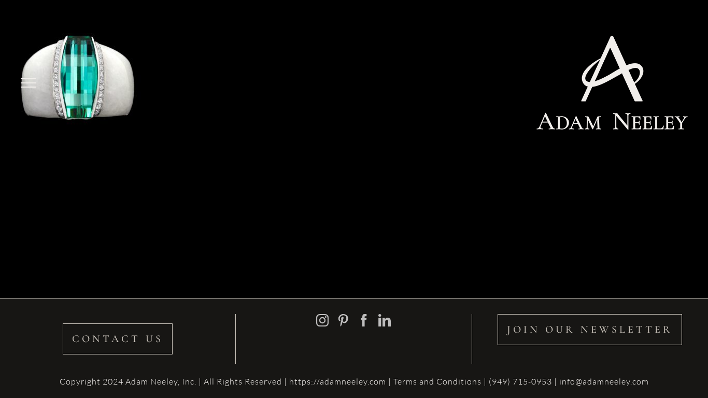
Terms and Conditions (438, 381)
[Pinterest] (343, 320)
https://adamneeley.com (337, 381)
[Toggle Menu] (28, 83)
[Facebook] (364, 320)
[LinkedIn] (384, 320)
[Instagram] (322, 320)
